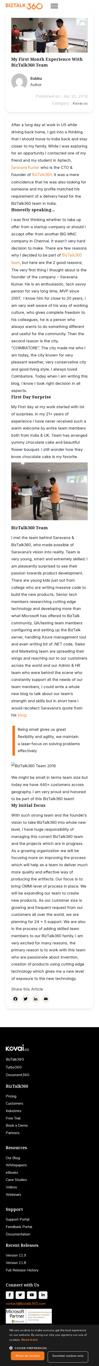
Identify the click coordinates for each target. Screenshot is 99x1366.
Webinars (13, 1194)
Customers (14, 1103)
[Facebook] (15, 999)
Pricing (11, 1096)
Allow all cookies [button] (27, 1356)
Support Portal (17, 1219)
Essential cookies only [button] (68, 1356)
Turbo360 (14, 1067)
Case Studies (16, 1179)
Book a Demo (17, 1125)
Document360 (17, 1074)
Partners (13, 1132)
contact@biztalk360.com (26, 1303)
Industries (13, 1110)
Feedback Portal (19, 1226)
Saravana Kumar (25, 167)
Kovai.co (80, 103)
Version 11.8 (16, 1262)
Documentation (18, 1234)
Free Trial (13, 1118)
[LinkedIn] (36, 999)
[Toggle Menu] (54, 6)
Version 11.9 (16, 1255)
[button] (49, 1348)
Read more (29, 1339)
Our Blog (13, 1158)
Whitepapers (16, 1165)
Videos (11, 1187)
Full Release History (22, 1270)
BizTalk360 (42, 174)
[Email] (46, 999)
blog (22, 715)
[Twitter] (25, 999)
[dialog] (49, 1345)
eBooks (12, 1172)
